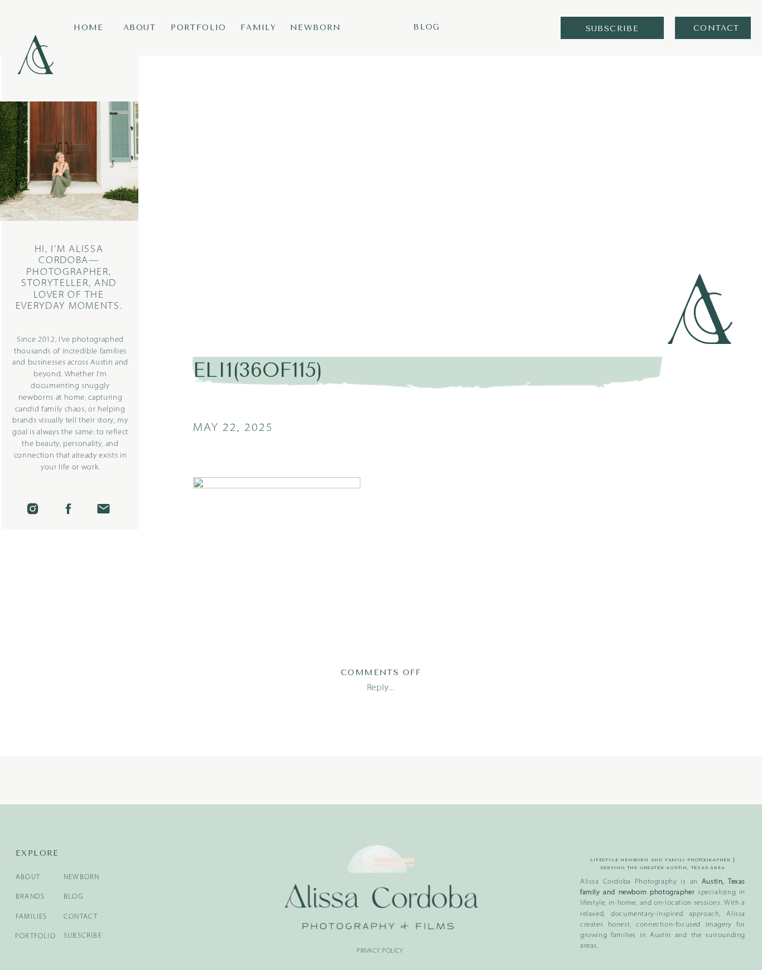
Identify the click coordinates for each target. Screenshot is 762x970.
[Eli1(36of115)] (449, 194)
